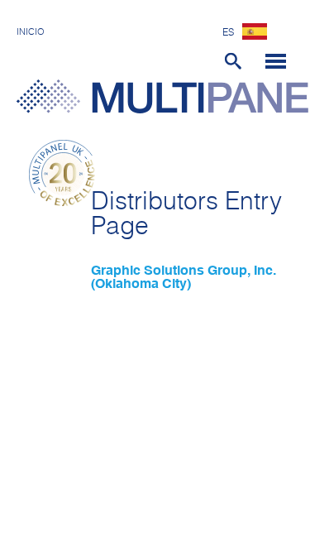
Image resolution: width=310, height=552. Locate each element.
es (228, 33)
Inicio (31, 31)
